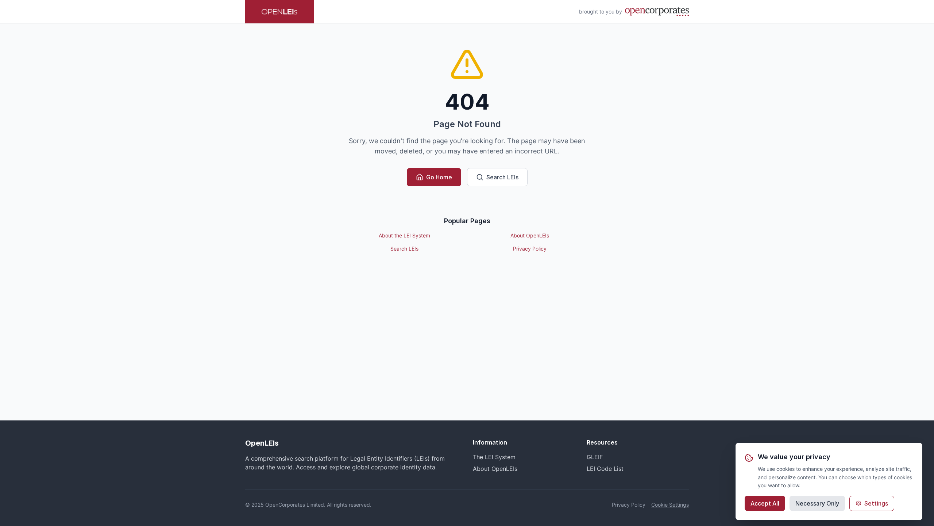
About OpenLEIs (529, 235)
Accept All (764, 503)
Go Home (439, 177)
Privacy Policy (530, 248)
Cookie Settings (670, 505)
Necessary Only (817, 503)
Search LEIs (502, 177)
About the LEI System (404, 235)
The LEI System (494, 457)
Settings (876, 503)
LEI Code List (605, 468)
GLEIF (595, 457)
